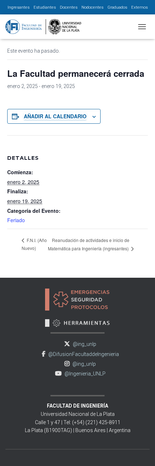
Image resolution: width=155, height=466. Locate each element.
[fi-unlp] (46, 26)
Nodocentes (92, 7)
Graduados (117, 7)
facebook (43, 354)
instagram (67, 364)
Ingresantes (19, 7)
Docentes (69, 7)
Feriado (16, 220)
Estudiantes (45, 7)
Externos (139, 7)
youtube (58, 373)
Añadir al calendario (55, 116)
